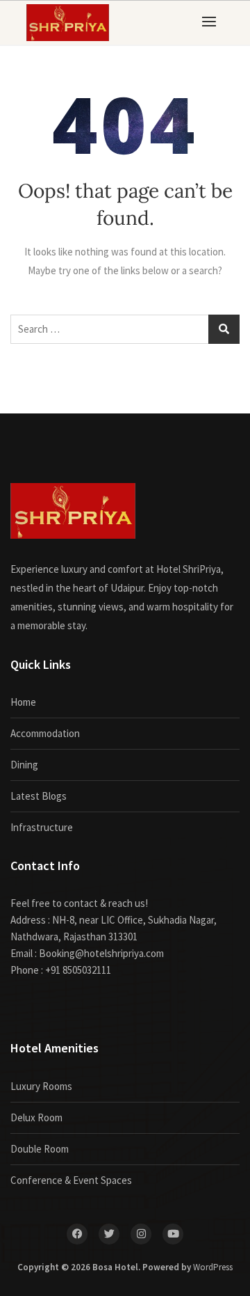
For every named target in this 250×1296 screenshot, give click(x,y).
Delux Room (36, 1117)
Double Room (39, 1148)
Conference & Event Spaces (71, 1180)
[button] (212, 21)
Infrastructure (41, 827)
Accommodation (45, 733)
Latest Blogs (38, 796)
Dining (24, 764)
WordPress (213, 1267)
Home (23, 702)
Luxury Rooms (41, 1086)
